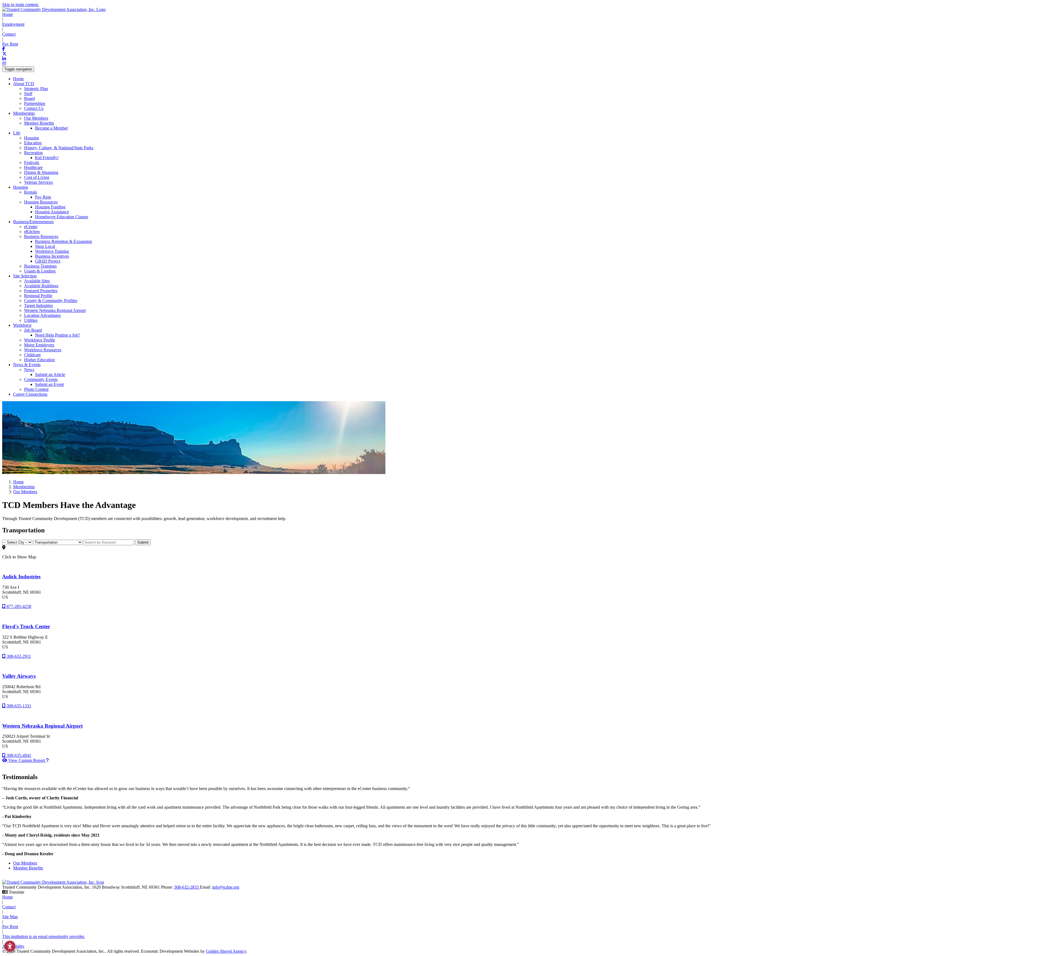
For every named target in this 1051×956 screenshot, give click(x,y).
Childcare (32, 354)
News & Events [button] (27, 364)
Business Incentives (52, 256)
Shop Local (45, 246)
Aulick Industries (21, 576)
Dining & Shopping (41, 172)
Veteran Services (38, 182)
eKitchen (32, 231)
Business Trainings (40, 266)
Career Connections (30, 394)
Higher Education (39, 359)
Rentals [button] (30, 192)
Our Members (36, 118)
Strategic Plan (36, 88)
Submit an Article (50, 374)
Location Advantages (42, 315)
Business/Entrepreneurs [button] (33, 221)
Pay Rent (10, 44)
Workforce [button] (22, 325)
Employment (13, 24)
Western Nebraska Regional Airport (55, 310)
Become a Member (51, 128)
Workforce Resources (42, 350)
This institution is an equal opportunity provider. (43, 936)
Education (33, 142)
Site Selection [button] (25, 276)
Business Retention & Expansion (63, 241)
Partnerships (34, 103)
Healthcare (33, 167)
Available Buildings (41, 285)
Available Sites (37, 281)
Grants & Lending (40, 271)
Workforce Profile (39, 340)
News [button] (29, 369)
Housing (31, 138)
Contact (9, 34)
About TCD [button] (23, 83)
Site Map (10, 916)
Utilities (30, 320)
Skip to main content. (20, 4)
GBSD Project (47, 261)
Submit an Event (49, 384)
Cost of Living (36, 177)
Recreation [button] (33, 152)
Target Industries (38, 305)
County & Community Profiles (50, 300)
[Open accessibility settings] (9, 946)
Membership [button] (24, 113)
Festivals (31, 162)
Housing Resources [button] (41, 202)
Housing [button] (20, 187)
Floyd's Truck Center (26, 626)
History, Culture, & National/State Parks (58, 147)
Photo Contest (36, 389)
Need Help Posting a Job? (57, 335)
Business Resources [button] (41, 236)
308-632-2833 (187, 887)
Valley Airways (19, 676)
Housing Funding (50, 207)
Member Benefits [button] (39, 123)
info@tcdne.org (225, 887)
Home (7, 14)
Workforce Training (52, 251)
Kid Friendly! (47, 157)
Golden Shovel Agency (226, 951)
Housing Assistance (52, 211)
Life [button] (16, 133)
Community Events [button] (40, 379)
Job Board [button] (33, 330)
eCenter (30, 226)
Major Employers (39, 345)
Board (29, 98)
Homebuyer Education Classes (61, 216)
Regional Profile (38, 295)
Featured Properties (40, 290)
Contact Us (34, 108)
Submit (143, 542)
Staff (28, 93)
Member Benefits (28, 868)
